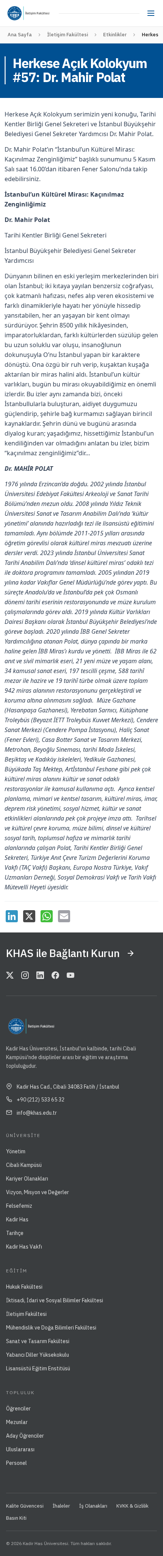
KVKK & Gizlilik (132, 1506)
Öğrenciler (18, 1408)
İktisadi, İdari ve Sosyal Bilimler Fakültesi (54, 1300)
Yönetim (15, 1151)
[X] (29, 916)
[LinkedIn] (12, 916)
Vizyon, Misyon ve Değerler (37, 1192)
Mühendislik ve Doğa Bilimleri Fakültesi (51, 1327)
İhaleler (61, 1506)
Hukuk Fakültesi (24, 1286)
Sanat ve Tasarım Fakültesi (37, 1341)
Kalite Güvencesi (25, 1506)
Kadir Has (17, 1219)
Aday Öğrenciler (25, 1435)
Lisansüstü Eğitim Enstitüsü (38, 1368)
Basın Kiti (16, 1518)
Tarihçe (15, 1233)
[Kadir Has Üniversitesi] (16, 13)
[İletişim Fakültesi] (40, 13)
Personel (16, 1463)
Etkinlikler (115, 34)
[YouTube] (70, 975)
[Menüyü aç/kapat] (151, 13)
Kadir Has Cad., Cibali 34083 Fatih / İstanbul (68, 1086)
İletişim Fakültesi (67, 34)
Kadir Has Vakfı (24, 1246)
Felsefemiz (19, 1205)
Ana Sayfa (20, 34)
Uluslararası (20, 1449)
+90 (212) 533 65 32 (40, 1099)
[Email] (64, 916)
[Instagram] (25, 975)
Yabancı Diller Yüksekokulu (37, 1354)
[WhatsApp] (46, 916)
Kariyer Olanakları (27, 1178)
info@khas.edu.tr (37, 1112)
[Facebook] (55, 975)
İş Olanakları (93, 1506)
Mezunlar (17, 1422)
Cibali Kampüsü (24, 1165)
